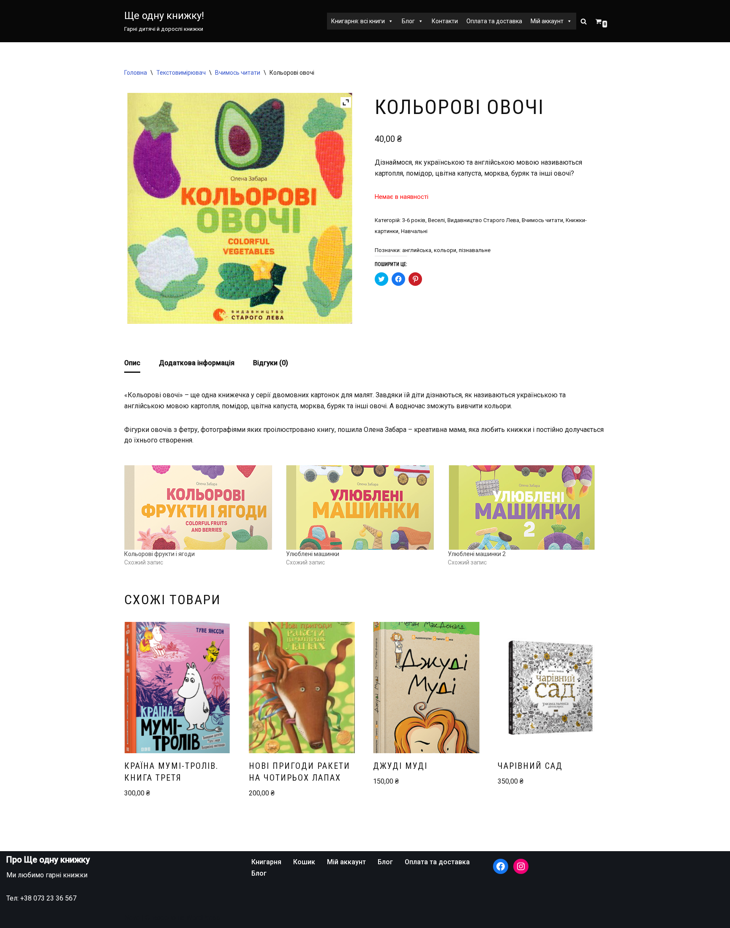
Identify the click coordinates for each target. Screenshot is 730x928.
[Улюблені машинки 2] (524, 507)
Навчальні (414, 231)
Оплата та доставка (494, 21)
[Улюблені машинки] (362, 507)
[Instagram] (520, 866)
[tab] (132, 363)
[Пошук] (583, 21)
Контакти (445, 21)
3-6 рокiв (413, 220)
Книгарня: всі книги (358, 21)
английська (416, 250)
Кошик (304, 862)
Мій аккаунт (547, 21)
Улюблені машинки (312, 554)
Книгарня (266, 862)
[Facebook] (500, 866)
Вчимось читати (237, 72)
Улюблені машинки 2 (477, 554)
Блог (408, 21)
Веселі (436, 220)
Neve (132, 918)
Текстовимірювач (181, 72)
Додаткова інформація (196, 363)
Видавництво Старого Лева (483, 220)
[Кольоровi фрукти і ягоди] (201, 507)
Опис (132, 363)
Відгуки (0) (270, 363)
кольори (445, 250)
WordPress (203, 918)
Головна (135, 72)
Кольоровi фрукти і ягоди (159, 554)
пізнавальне (474, 250)
